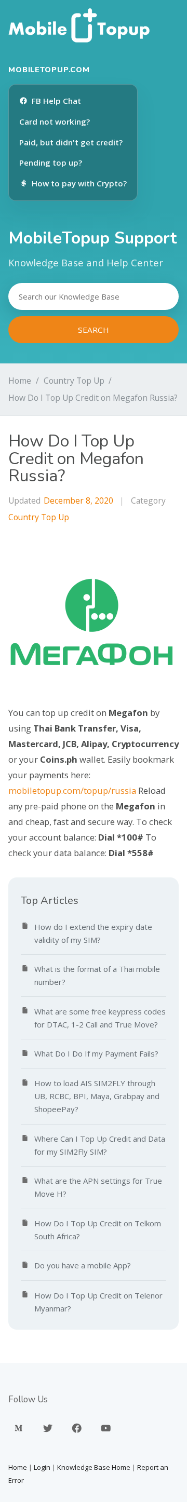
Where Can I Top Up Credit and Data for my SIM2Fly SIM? (99, 1145)
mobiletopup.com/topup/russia (72, 790)
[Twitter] (47, 1428)
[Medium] (18, 1428)
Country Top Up (74, 380)
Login (42, 1467)
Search (93, 329)
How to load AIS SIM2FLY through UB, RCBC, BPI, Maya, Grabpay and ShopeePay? (96, 1096)
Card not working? (54, 121)
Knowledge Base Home (93, 1467)
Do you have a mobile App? (82, 1265)
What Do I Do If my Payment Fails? (96, 1053)
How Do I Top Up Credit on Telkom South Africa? (97, 1229)
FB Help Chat (56, 101)
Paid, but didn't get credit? (71, 142)
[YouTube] (106, 1428)
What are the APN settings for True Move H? (98, 1187)
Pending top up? (50, 162)
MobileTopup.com (49, 69)
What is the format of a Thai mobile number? (97, 975)
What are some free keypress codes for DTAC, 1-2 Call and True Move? (100, 1018)
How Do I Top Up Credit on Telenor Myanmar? (98, 1302)
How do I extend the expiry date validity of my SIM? (93, 933)
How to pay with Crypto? (79, 183)
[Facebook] (76, 1428)
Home (19, 380)
